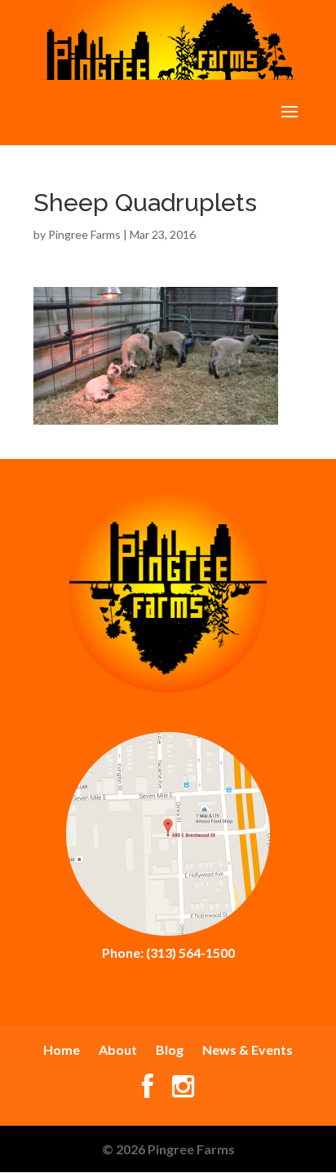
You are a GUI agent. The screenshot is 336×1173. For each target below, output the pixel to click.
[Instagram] (183, 1090)
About (118, 1049)
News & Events (247, 1049)
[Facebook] (147, 1090)
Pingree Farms (84, 234)
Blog (169, 1049)
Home (61, 1049)
